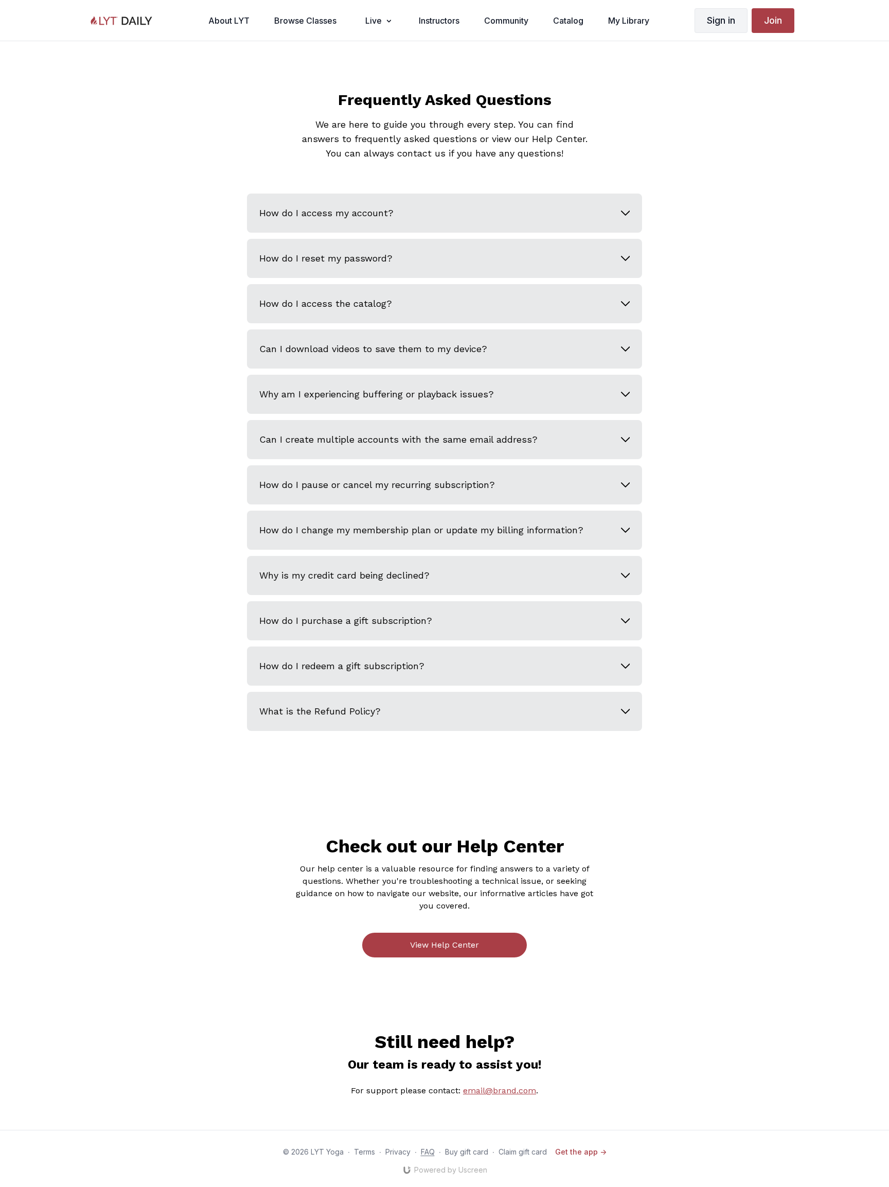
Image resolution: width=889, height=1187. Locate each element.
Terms (364, 1151)
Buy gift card (466, 1151)
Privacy (398, 1151)
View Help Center (444, 945)
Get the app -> (581, 1151)
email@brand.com (499, 1090)
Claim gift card (523, 1151)
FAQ (428, 1151)
